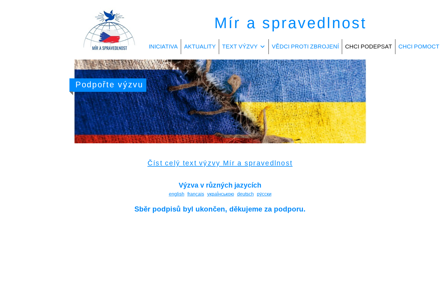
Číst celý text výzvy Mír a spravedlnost (220, 163)
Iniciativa (163, 46)
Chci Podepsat (368, 46)
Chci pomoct (418, 46)
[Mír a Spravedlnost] (109, 55)
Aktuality (200, 46)
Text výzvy (240, 46)
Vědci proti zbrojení (305, 46)
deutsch (245, 194)
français (195, 194)
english (176, 194)
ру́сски (264, 194)
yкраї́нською (220, 194)
